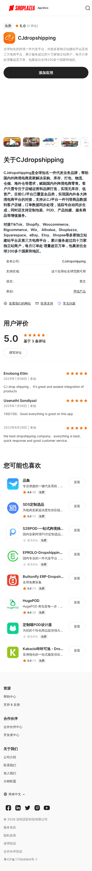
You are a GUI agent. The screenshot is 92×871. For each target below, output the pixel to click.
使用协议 (10, 843)
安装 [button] (77, 482)
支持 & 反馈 (12, 704)
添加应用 (46, 72)
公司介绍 (10, 757)
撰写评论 (15, 352)
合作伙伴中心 (13, 727)
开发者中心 (11, 735)
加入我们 (10, 773)
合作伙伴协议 (13, 851)
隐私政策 (10, 835)
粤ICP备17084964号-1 (21, 859)
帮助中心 (10, 696)
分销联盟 (10, 781)
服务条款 (10, 827)
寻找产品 (79, 291)
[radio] (25, 335)
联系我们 (10, 765)
